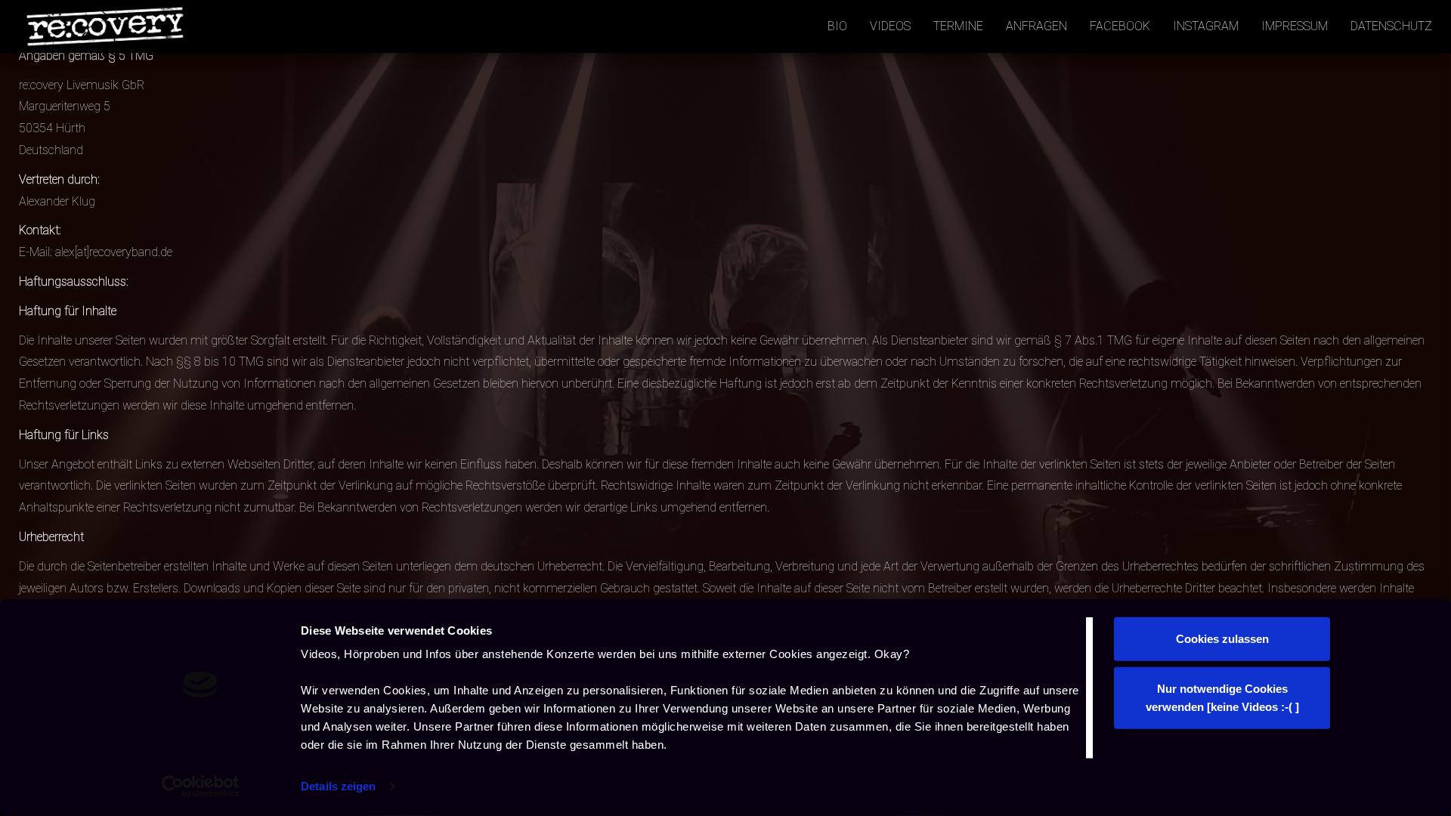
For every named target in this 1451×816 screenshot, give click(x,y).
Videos (890, 26)
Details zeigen (338, 786)
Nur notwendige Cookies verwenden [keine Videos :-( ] (1222, 697)
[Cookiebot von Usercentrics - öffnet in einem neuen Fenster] (201, 786)
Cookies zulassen (1222, 638)
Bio (837, 26)
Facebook (1120, 26)
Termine (958, 26)
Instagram (1206, 26)
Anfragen (1036, 26)
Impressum (1294, 26)
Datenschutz (1391, 26)
